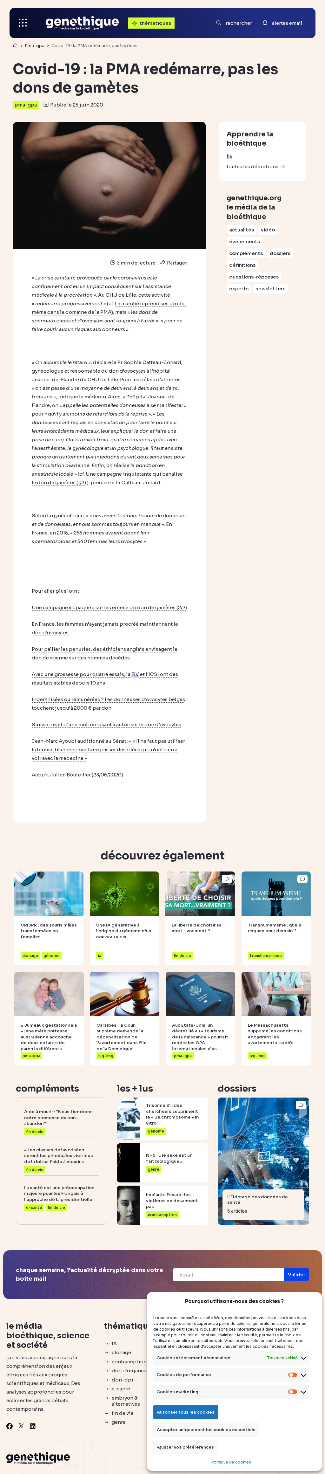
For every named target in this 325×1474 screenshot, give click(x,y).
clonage (121, 1352)
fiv (229, 156)
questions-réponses (254, 277)
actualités (241, 230)
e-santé (121, 1389)
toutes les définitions (252, 166)
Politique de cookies (231, 1462)
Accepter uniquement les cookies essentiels (206, 1429)
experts (239, 289)
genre (119, 1422)
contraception (129, 1362)
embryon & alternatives (126, 1401)
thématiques (155, 23)
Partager (176, 263)
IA (114, 1343)
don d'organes (129, 1370)
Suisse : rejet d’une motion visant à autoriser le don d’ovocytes (106, 724)
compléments (246, 253)
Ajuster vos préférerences (185, 1447)
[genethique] (82, 23)
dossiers (280, 253)
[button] (296, 1274)
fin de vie (123, 1413)
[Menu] (23, 23)
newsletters (270, 289)
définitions (242, 265)
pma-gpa (26, 105)
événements (244, 241)
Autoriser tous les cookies (186, 1412)
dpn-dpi (122, 1380)
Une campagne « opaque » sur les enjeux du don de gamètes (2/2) (109, 607)
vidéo (268, 230)
